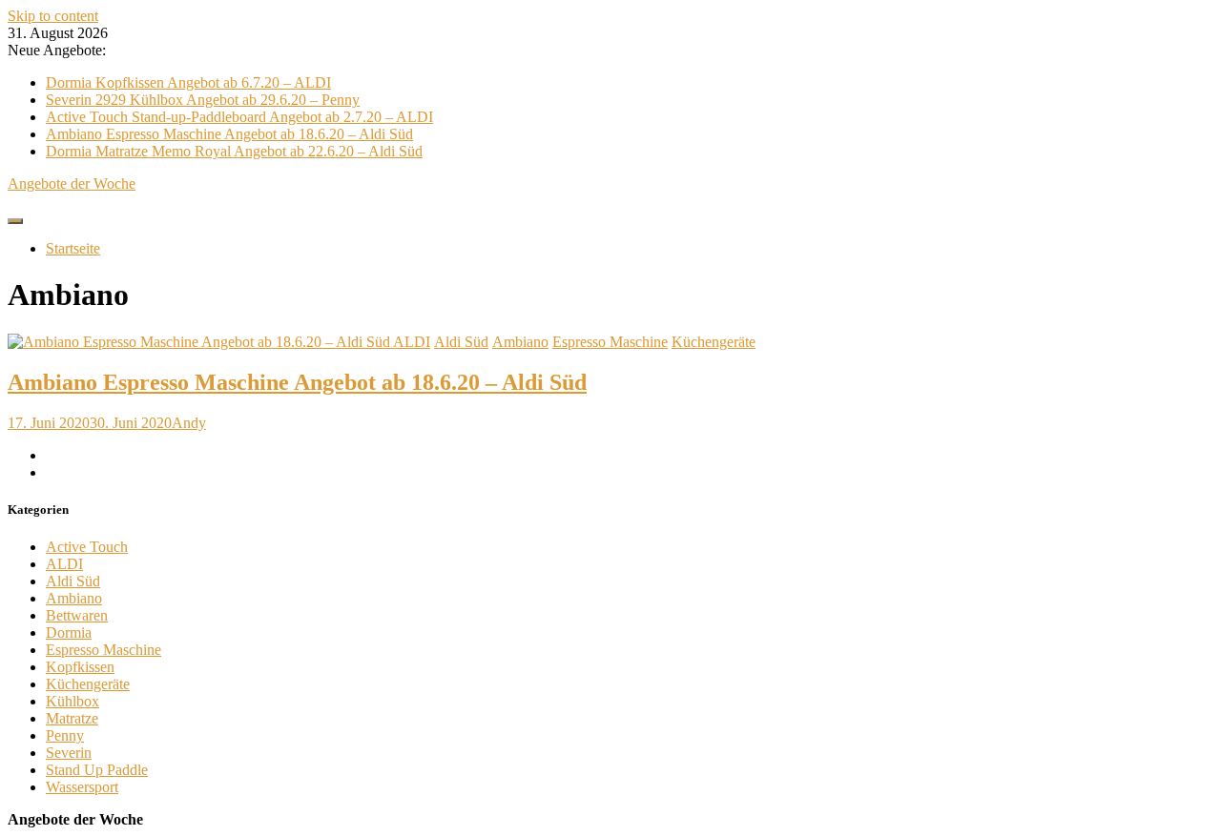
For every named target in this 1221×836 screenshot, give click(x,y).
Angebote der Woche (71, 183)
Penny (65, 735)
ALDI (411, 342)
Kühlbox (72, 701)
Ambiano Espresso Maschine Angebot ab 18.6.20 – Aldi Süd (229, 134)
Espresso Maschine (610, 342)
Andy (189, 423)
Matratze (72, 718)
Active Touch (87, 547)
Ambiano (520, 342)
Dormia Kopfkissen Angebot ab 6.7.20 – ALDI (188, 82)
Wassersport (82, 787)
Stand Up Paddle (97, 770)
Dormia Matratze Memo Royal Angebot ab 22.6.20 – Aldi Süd (234, 151)
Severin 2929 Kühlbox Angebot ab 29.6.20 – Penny (203, 100)
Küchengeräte (713, 342)
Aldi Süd (461, 342)
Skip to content (53, 16)
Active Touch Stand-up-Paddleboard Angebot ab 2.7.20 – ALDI (239, 117)
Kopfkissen (80, 667)
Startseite (73, 248)
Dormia (69, 632)
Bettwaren (77, 615)
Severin (69, 752)
